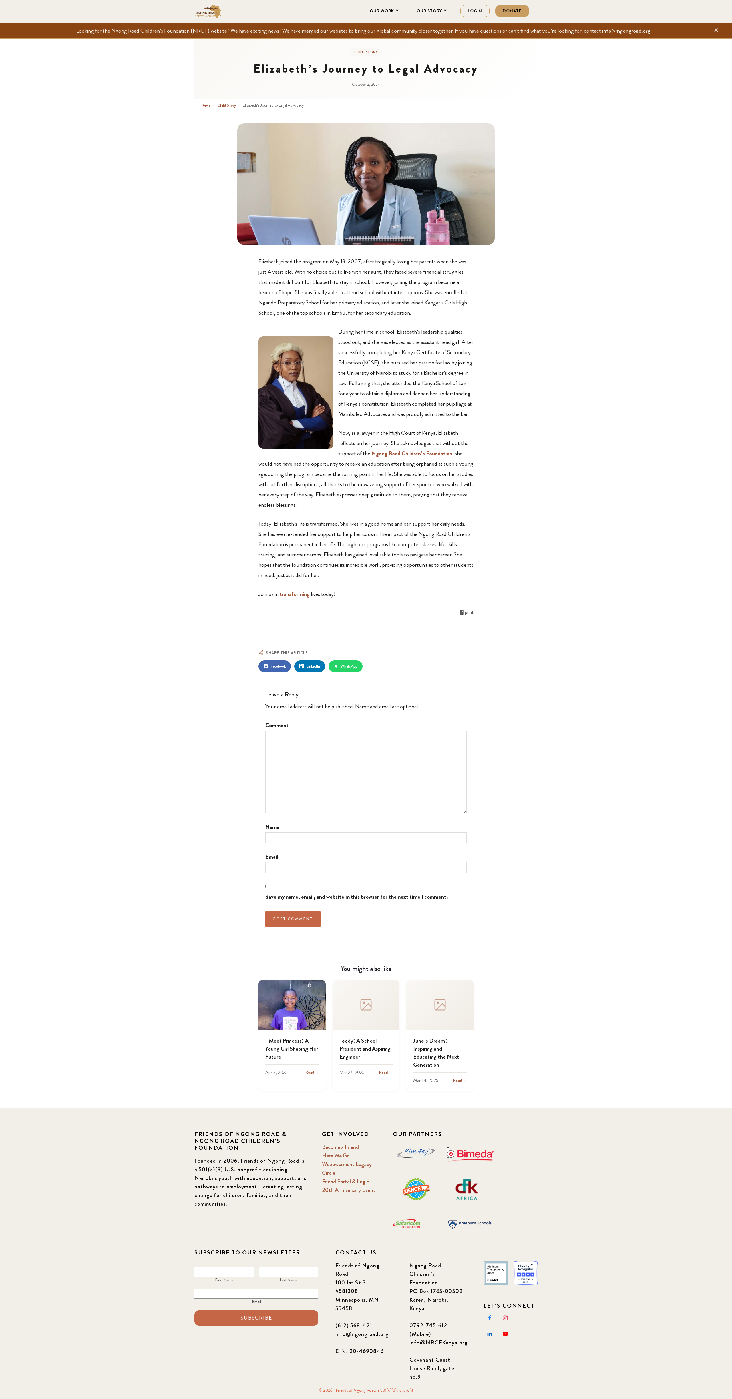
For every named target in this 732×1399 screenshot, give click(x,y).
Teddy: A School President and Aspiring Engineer (365, 1049)
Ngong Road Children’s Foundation (411, 453)
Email (272, 857)
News (206, 105)
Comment (277, 725)
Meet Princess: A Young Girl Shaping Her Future (291, 1049)
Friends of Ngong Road (223, 11)
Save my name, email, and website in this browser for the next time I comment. (356, 897)
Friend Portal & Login (345, 1181)
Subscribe (256, 1318)
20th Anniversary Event (348, 1190)
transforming (295, 594)
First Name (224, 1280)
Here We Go (336, 1155)
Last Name (288, 1280)
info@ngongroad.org (626, 31)
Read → (312, 1072)
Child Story (366, 52)
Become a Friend (340, 1147)
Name (272, 827)
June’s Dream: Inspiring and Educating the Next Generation (436, 1053)
